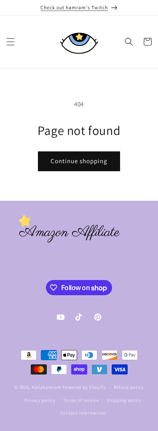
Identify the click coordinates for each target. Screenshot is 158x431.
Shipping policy (124, 400)
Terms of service (81, 400)
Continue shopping (79, 161)
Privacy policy (40, 400)
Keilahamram (47, 387)
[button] (10, 41)
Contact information (83, 413)
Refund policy (129, 387)
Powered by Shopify (84, 387)
